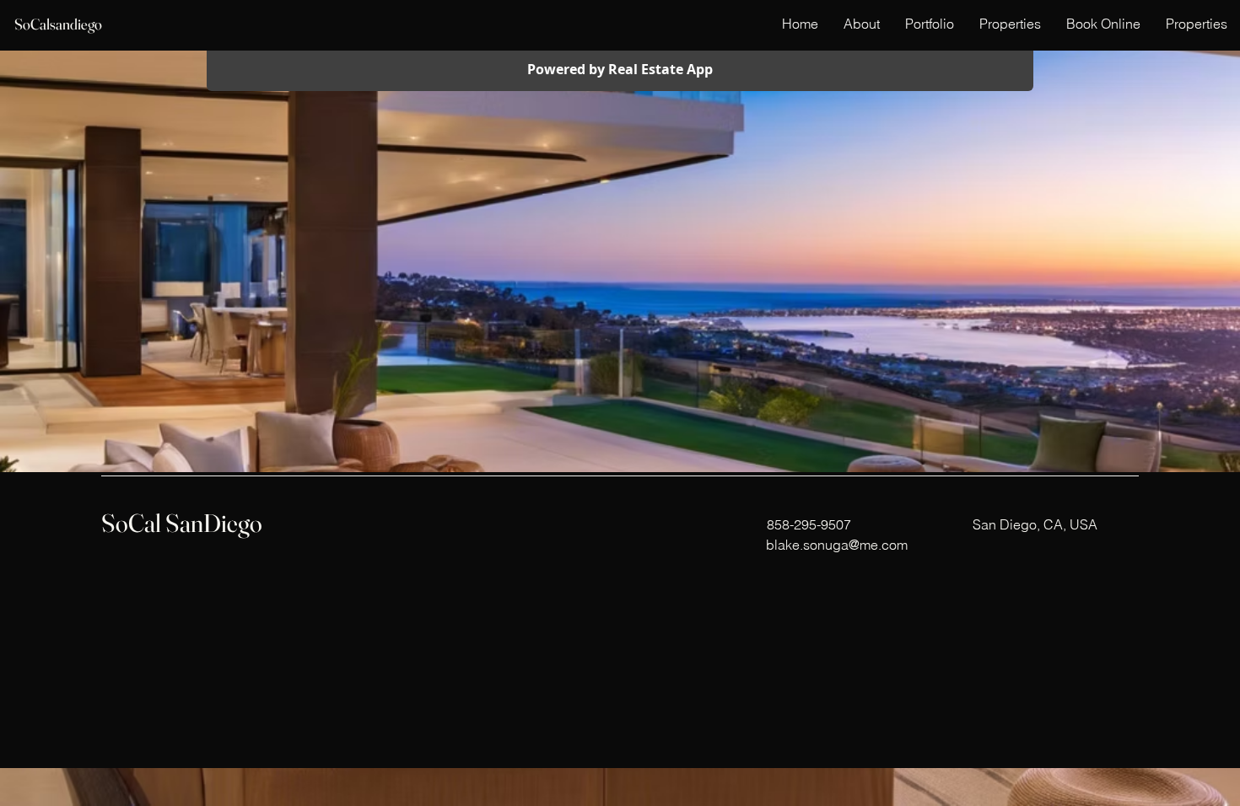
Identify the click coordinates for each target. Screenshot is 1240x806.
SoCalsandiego (58, 24)
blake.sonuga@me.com (837, 544)
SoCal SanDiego (181, 523)
